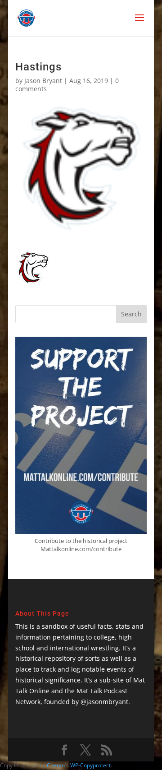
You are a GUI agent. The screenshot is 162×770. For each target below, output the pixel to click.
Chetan (56, 765)
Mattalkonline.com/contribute (81, 549)
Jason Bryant (43, 80)
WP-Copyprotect (90, 765)
